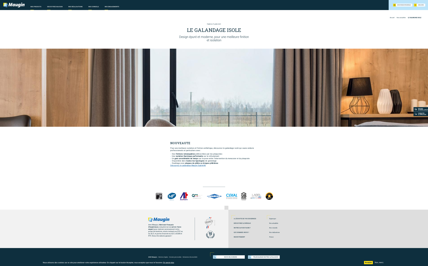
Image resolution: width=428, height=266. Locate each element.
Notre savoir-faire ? (242, 228)
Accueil (392, 17)
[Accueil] (14, 5)
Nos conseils (273, 228)
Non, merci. (379, 262)
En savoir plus (168, 263)
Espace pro (272, 218)
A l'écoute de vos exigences (245, 218)
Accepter (368, 262)
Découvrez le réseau (242, 223)
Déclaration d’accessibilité (190, 257)
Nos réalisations (274, 232)
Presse (271, 237)
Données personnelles (175, 257)
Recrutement (239, 237)
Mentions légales (163, 257)
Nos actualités (401, 17)
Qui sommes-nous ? (241, 232)
